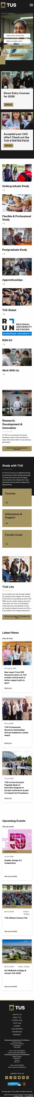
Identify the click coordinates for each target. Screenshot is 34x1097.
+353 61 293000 (19, 1065)
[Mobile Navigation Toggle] (31, 5)
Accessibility (29, 1096)
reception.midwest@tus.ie (19, 1067)
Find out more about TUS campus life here (17, 617)
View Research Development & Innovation (17, 448)
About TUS (17, 1017)
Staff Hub (17, 1023)
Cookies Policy (18, 1096)
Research (17, 1035)
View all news (7, 638)
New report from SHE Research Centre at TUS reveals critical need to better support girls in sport (15, 677)
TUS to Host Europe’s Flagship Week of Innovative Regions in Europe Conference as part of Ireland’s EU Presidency (16, 787)
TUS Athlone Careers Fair (16, 918)
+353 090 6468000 (19, 1050)
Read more (8, 688)
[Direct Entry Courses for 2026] (17, 80)
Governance (17, 1032)
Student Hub (17, 1020)
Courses (17, 1026)
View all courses (17, 55)
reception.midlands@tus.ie (18, 1052)
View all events (8, 826)
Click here (8, 105)
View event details (10, 876)
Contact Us (17, 1014)
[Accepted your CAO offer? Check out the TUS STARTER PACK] (17, 121)
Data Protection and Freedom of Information (18, 1095)
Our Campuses (17, 1029)
